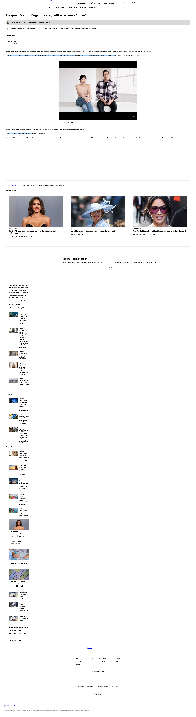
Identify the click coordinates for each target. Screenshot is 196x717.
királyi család (24, 602)
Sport (76, 7)
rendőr (22, 398)
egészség (22, 451)
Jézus (21, 363)
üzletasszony (13, 228)
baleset (22, 414)
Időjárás (92, 3)
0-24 (99, 3)
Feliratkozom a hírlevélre (107, 268)
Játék (111, 3)
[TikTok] (98, 676)
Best (90, 661)
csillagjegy (23, 465)
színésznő (15, 531)
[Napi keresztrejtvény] (19, 565)
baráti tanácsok (13, 47)
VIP (70, 7)
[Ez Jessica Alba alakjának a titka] (19, 538)
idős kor (22, 494)
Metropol (14, 41)
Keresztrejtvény (18, 561)
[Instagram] (102, 676)
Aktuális (55, 7)
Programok (103, 658)
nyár (21, 508)
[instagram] (140, 3)
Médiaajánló (90, 686)
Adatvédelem (115, 686)
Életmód (64, 7)
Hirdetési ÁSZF (85, 690)
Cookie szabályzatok (110, 690)
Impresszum (81, 686)
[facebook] (139, 3)
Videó (78, 665)
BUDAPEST (83, 7)
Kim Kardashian (137, 228)
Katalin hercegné (76, 228)
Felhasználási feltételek (102, 686)
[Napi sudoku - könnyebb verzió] (19, 588)
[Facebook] (93, 676)
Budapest (22, 312)
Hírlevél (92, 7)
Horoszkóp (82, 3)
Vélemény (78, 661)
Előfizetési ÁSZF (97, 690)
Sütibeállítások (98, 694)
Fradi (105, 3)
